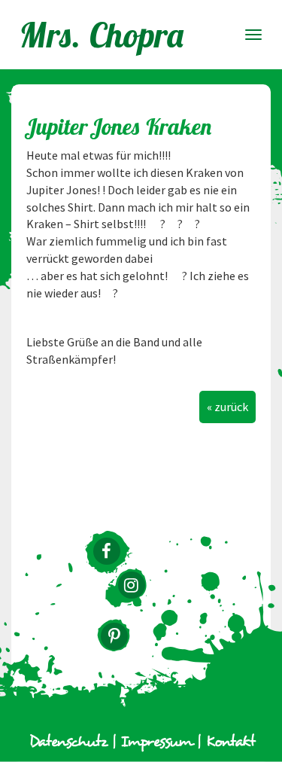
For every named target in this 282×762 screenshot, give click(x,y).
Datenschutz (68, 742)
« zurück (227, 406)
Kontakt (231, 742)
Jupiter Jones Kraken (119, 126)
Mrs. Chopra (102, 34)
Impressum (157, 742)
